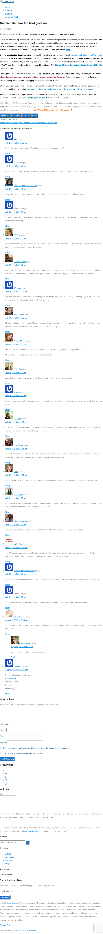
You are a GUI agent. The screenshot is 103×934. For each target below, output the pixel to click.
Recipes (8, 860)
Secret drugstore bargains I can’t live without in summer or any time (28, 123)
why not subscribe (32, 831)
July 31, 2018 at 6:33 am (15, 498)
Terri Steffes (19, 314)
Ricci (16, 472)
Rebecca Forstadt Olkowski (25, 186)
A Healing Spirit (11, 17)
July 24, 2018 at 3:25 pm (15, 166)
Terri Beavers (19, 617)
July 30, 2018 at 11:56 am (16, 318)
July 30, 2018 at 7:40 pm (15, 396)
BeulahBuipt (19, 666)
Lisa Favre (18, 495)
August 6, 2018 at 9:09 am (22, 647)
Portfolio (8, 10)
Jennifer (17, 162)
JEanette (17, 288)
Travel (8, 854)
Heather (17, 419)
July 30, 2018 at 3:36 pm (15, 344)
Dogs (7, 864)
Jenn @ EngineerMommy (25, 571)
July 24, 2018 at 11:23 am (16, 143)
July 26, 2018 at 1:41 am (15, 189)
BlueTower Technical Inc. (26, 930)
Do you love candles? (10, 119)
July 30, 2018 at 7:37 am (15, 212)
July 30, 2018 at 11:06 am (16, 291)
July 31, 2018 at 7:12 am (15, 524)
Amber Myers (19, 341)
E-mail (2, 736)
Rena (16, 139)
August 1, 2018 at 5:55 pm (16, 620)
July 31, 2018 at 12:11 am (16, 475)
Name (2, 730)
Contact (8, 14)
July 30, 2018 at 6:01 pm (15, 373)
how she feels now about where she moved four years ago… (67, 89)
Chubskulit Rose (21, 521)
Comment (5, 724)
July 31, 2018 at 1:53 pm (15, 574)
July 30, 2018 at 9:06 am (15, 265)
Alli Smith (18, 235)
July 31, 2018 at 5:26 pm (15, 597)
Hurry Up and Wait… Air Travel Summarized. (52, 110)
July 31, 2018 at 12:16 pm (16, 548)
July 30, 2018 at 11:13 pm (16, 448)
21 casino (9, 685)
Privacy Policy (6, 925)
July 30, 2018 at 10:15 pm (16, 422)
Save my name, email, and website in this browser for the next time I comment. (36, 748)
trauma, (31, 89)
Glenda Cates (20, 262)
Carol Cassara (25, 643)
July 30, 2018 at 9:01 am (15, 238)
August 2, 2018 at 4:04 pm (16, 670)
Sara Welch (19, 369)
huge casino (10, 678)
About (7, 7)
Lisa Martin (18, 445)
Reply (7, 153)
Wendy (17, 392)
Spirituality (9, 857)
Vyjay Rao (18, 544)
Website (3, 742)
